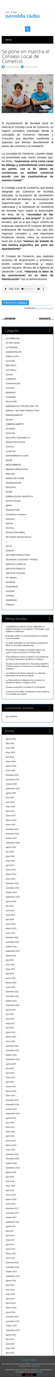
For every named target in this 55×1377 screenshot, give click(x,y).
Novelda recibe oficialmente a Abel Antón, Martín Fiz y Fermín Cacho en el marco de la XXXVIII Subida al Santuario (27, 666)
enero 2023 (10, 933)
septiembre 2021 (13, 1005)
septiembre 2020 (13, 1059)
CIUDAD (9, 375)
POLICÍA (9, 523)
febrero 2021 (11, 1037)
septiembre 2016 (13, 1276)
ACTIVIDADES (12, 347)
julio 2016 (10, 1285)
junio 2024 (10, 856)
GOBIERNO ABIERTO (15, 424)
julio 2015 (10, 1339)
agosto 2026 (11, 739)
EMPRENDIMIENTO (14, 415)
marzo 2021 (11, 1032)
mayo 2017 (10, 1240)
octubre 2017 (11, 1217)
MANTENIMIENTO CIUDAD (17, 456)
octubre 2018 (11, 1163)
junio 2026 (10, 748)
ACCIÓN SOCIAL (13, 343)
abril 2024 (10, 865)
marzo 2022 (11, 978)
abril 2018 (10, 1190)
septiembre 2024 (13, 843)
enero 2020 (10, 1095)
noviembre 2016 (12, 1267)
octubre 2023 (11, 892)
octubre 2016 (11, 1272)
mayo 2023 (10, 915)
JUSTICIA (10, 447)
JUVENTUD (11, 451)
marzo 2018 (11, 1195)
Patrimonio (10, 519)
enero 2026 (10, 770)
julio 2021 (10, 1014)
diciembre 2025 (12, 775)
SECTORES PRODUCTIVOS (18, 555)
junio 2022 (10, 965)
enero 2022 (10, 987)
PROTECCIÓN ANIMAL (15, 532)
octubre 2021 (11, 1001)
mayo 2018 (10, 1186)
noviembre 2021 (12, 996)
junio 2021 (10, 1019)
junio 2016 (10, 1290)
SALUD (9, 546)
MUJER (9, 492)
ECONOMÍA (11, 397)
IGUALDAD (10, 433)
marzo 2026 (11, 761)
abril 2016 (10, 1299)
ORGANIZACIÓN (13, 510)
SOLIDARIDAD (12, 587)
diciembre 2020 (12, 1046)
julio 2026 (10, 743)
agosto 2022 (11, 956)
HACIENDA (10, 429)
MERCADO (10, 474)
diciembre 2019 (12, 1100)
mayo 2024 (10, 861)
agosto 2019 (11, 1118)
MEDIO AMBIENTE (13, 465)
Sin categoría (11, 578)
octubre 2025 (11, 784)
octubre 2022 (11, 947)
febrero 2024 (11, 874)
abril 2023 (10, 919)
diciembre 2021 (12, 992)
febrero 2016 (11, 1308)
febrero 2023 (11, 928)
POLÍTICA (10, 528)
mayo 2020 (10, 1077)
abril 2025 (10, 811)
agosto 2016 (11, 1281)
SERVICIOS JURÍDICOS (16, 564)
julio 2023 (10, 906)
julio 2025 (10, 798)
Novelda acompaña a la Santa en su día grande (25, 687)
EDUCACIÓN (11, 402)
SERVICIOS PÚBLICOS (15, 569)
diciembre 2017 (12, 1208)
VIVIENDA (10, 605)
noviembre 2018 (12, 1159)
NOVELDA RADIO (13, 501)
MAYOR (9, 460)
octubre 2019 (11, 1109)
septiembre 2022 (13, 951)
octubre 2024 (11, 838)
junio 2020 (10, 1073)
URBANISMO (11, 600)
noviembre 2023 (12, 888)
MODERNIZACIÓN (13, 483)
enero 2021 (10, 1041)
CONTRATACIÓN (13, 384)
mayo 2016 (10, 1294)
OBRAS (9, 505)
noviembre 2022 (12, 942)
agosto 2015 (11, 1335)
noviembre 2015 (12, 1321)
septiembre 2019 (13, 1113)
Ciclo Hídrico (11, 370)
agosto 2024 (11, 847)
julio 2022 (10, 960)
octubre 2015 (11, 1326)
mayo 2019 (10, 1132)
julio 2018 (10, 1177)
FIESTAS (9, 420)
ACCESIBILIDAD (13, 338)
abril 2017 (10, 1245)
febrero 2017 (11, 1254)
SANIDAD (10, 551)
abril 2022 (10, 974)
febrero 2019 (11, 1145)
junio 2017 (10, 1236)
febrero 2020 (11, 1091)
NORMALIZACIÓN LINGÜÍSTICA (19, 496)
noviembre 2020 (12, 1050)
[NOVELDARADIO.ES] (28, 20)
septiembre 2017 (13, 1222)
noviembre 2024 (12, 834)
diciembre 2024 (12, 829)
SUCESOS (10, 591)
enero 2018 (10, 1204)
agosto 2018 (11, 1172)
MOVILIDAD (11, 487)
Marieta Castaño (13, 66)
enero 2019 (10, 1150)
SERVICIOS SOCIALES (15, 573)
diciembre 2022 (12, 937)
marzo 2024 (11, 870)
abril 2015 (10, 1353)
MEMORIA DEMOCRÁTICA (17, 469)
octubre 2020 (11, 1055)
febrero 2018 (11, 1199)
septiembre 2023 (13, 897)
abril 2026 (10, 757)
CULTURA (10, 388)
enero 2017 (10, 1258)
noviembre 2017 (12, 1213)
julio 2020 (10, 1068)
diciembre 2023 (12, 883)
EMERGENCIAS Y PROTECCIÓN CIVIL (22, 406)
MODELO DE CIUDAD (15, 478)
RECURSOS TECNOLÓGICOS (18, 537)
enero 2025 (10, 825)
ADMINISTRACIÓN (14, 352)
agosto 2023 (11, 901)
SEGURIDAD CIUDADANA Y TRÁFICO (22, 560)
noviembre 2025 (12, 780)
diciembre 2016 (12, 1263)
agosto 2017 (11, 1226)
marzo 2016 (11, 1303)
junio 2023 (10, 910)
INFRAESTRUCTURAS (15, 442)
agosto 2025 (11, 793)
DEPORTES (11, 393)
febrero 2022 (11, 983)
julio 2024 (10, 852)
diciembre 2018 (12, 1154)
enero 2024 (10, 879)
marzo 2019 (11, 1141)
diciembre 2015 (12, 1317)
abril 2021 (10, 1028)
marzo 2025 (11, 816)
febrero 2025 (11, 820)
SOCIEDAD (10, 582)
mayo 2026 (10, 752)
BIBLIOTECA (11, 365)
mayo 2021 (10, 1023)
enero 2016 (10, 1312)
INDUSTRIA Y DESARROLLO (18, 438)
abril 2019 (10, 1136)
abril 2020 (10, 1082)
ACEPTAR (29, 1375)
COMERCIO (22, 302)
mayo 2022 (10, 969)
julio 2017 (10, 1231)
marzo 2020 (11, 1086)
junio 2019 (10, 1127)
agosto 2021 (11, 1010)
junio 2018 (10, 1181)
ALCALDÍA (10, 361)
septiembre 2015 (13, 1330)
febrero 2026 (11, 766)
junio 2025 (10, 802)
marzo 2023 (11, 924)
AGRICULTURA (12, 356)
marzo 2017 (11, 1249)
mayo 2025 (10, 807)
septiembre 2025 (13, 789)
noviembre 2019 (12, 1104)
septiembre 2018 (13, 1168)
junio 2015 (10, 1344)
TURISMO (10, 596)
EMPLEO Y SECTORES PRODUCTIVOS (22, 411)
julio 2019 (10, 1123)
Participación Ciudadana (16, 514)
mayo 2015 (10, 1348)
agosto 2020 (11, 1064)
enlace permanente (44, 308)
